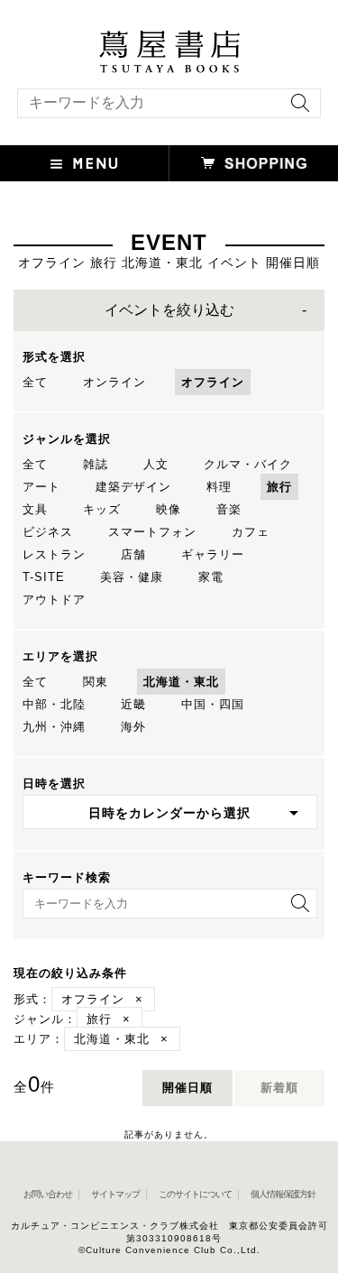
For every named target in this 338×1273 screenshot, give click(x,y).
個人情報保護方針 (283, 1194)
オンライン (114, 382)
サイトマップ (115, 1194)
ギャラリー (212, 554)
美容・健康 (131, 577)
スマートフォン (152, 532)
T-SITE (44, 577)
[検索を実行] (295, 109)
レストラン (54, 554)
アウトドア (54, 599)
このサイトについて (195, 1194)
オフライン (212, 382)
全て (35, 382)
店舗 (133, 554)
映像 (168, 509)
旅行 (279, 487)
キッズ (102, 509)
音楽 (229, 509)
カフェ (250, 532)
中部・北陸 (54, 704)
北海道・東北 (181, 681)
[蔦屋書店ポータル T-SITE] (169, 38)
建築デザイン (133, 487)
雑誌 (95, 464)
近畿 (133, 704)
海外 (133, 726)
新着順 (279, 1087)
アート (41, 487)
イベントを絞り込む (169, 310)
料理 (219, 487)
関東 (95, 681)
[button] (84, 163)
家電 (211, 577)
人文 (156, 464)
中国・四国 (212, 704)
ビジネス (48, 532)
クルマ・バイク (248, 464)
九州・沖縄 (54, 726)
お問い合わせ (47, 1194)
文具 (35, 509)
